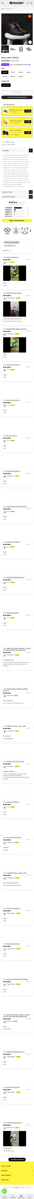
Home (2, 8)
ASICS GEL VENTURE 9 (13, 1087)
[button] (8, 207)
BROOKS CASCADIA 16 (13, 944)
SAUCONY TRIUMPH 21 (13, 542)
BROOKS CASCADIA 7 (13, 613)
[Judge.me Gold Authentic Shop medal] (24, 230)
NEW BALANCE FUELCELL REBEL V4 (17, 506)
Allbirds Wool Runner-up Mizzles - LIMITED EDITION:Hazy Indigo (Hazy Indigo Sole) (17, 649)
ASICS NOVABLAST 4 (13, 257)
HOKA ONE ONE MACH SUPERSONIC (17, 979)
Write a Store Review (17, 220)
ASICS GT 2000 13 (12, 435)
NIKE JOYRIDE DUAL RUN (14, 837)
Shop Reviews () (10, 245)
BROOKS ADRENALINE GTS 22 (15, 577)
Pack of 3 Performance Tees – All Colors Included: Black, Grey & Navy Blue (16, 130)
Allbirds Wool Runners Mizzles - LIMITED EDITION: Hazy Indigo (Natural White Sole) (16, 1015)
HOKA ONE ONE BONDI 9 (14, 1122)
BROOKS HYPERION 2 (13, 802)
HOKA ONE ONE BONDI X (14, 293)
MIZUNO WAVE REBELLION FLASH (17, 329)
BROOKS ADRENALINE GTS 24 (15, 1052)
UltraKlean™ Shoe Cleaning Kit (16, 121)
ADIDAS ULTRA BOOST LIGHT (15, 761)
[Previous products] (27, 104)
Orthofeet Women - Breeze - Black (17, 873)
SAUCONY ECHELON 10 (13, 908)
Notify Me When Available (17, 97)
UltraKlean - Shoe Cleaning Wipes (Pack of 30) (16, 110)
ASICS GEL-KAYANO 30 (13, 365)
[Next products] (31, 104)
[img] (17, 202)
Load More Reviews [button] (17, 1159)
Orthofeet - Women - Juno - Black (16, 726)
